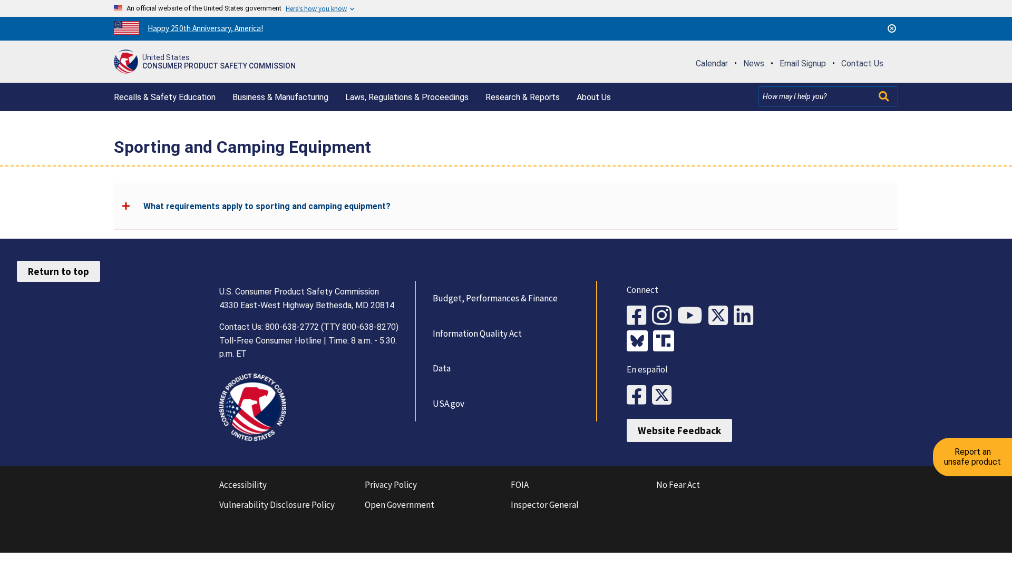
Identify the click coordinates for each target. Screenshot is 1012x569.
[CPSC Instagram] (664, 315)
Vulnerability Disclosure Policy (277, 505)
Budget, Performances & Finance (495, 298)
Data (442, 368)
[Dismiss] (892, 28)
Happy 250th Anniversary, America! (205, 28)
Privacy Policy (391, 484)
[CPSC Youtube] (692, 315)
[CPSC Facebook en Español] (639, 395)
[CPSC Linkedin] (746, 315)
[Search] (885, 96)
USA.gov (448, 403)
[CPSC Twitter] (721, 315)
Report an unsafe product (972, 456)
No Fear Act (678, 484)
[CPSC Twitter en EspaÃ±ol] (664, 395)
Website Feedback (679, 430)
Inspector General (545, 505)
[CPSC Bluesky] (640, 342)
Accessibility (243, 484)
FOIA (520, 484)
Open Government (399, 505)
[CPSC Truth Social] (666, 342)
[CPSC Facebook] (639, 315)
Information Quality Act (477, 333)
